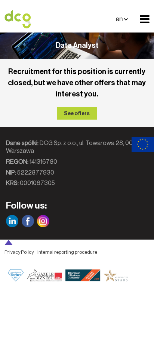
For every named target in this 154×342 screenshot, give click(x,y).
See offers (77, 113)
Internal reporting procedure (67, 252)
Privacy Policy (19, 252)
